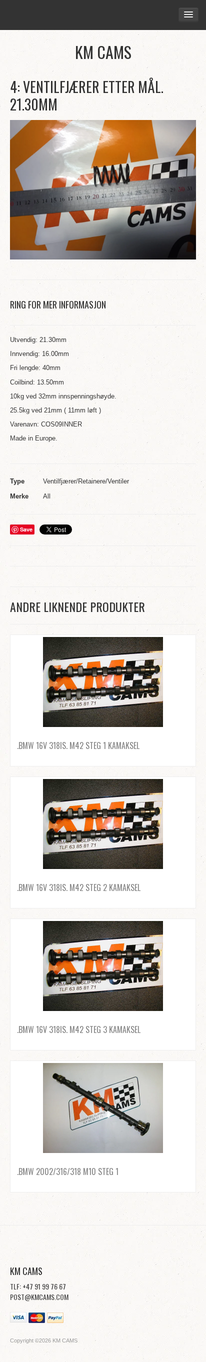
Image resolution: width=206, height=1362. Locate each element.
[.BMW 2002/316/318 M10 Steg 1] (103, 1108)
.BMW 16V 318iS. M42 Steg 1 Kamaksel (78, 746)
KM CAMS (103, 52)
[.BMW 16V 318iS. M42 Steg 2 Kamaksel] (103, 824)
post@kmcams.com (39, 1297)
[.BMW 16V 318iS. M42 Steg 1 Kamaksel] (103, 682)
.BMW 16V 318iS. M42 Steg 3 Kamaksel (78, 1030)
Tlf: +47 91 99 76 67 (38, 1286)
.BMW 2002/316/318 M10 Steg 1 (67, 1172)
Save (26, 529)
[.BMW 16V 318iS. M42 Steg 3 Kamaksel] (103, 966)
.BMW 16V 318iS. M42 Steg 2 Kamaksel (78, 888)
